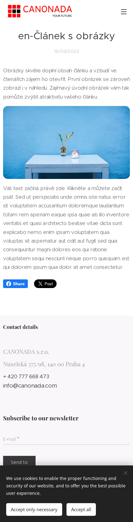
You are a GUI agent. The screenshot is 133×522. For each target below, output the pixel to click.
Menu (124, 11)
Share (19, 283)
